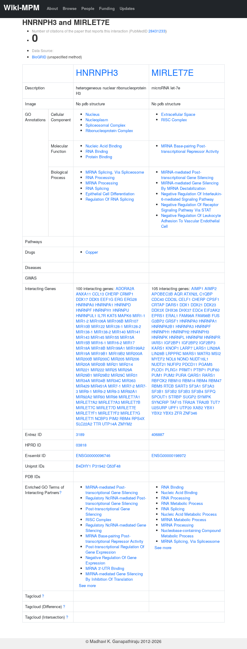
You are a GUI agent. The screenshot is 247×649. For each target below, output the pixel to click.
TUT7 (215, 402)
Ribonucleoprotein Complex (109, 130)
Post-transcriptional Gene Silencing (108, 511)
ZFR (178, 413)
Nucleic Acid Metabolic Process (189, 514)
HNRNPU (121, 310)
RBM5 (157, 386)
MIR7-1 (114, 386)
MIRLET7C (85, 407)
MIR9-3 (113, 391)
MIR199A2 (135, 348)
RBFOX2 (159, 380)
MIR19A (83, 353)
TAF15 (175, 402)
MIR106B (115, 321)
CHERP (112, 294)
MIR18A (83, 348)
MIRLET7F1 (86, 413)
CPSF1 (213, 299)
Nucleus (93, 114)
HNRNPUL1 (86, 315)
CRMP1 (126, 294)
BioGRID (39, 56)
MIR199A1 (116, 348)
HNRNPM (194, 337)
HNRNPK (160, 337)
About (52, 8)
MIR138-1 (84, 332)
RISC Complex (174, 119)
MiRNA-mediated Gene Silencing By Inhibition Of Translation (114, 576)
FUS (216, 315)
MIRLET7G (130, 413)
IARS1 (157, 342)
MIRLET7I (85, 418)
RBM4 (125, 418)
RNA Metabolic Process (182, 503)
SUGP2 (189, 397)
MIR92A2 (84, 397)
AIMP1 (197, 288)
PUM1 (157, 375)
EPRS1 (158, 315)
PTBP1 (199, 369)
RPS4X (138, 418)
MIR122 (98, 326)
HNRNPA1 (104, 305)
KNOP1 (172, 348)
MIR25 (111, 369)
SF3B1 (158, 391)
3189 (80, 434)
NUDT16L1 (199, 359)
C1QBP (206, 294)
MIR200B (84, 359)
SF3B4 (197, 391)
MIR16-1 (98, 342)
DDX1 (184, 305)
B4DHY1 (83, 466)
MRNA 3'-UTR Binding (105, 568)
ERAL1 (172, 315)
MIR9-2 (99, 391)
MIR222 (97, 369)
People (87, 8)
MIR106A (98, 321)
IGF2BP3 (207, 342)
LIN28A (213, 348)
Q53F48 (113, 466)
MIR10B (83, 326)
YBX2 (157, 413)
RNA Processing (100, 177)
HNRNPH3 (97, 72)
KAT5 (112, 315)
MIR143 (82, 337)
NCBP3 (101, 418)
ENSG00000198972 (169, 455)
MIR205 (117, 359)
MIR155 (112, 337)
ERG (118, 299)
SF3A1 (195, 386)
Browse (70, 8)
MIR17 (129, 342)
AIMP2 (211, 288)
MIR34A (83, 380)
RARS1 (208, 375)
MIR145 (97, 337)
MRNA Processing (102, 183)
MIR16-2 (114, 342)
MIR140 (119, 332)
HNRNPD (122, 305)
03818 (81, 445)
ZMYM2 (125, 424)
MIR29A (125, 369)
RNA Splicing (97, 188)
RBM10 (174, 380)
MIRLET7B (130, 402)
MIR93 (99, 397)
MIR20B (98, 364)
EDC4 (197, 310)
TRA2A (189, 402)
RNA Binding (97, 151)
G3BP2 (158, 321)
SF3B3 (184, 391)
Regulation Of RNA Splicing (110, 199)
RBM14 (188, 380)
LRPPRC (173, 353)
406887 (158, 434)
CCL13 (98, 294)
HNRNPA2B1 (163, 326)
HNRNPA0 (85, 305)
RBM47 (214, 380)
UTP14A (109, 424)
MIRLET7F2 (108, 413)
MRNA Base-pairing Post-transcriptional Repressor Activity (190, 148)
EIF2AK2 (212, 310)
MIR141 (133, 332)
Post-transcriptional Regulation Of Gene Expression (115, 549)
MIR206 (132, 359)
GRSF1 (171, 321)
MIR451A (99, 386)
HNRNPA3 (185, 326)
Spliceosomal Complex (106, 125)
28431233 (157, 30)
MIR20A (83, 364)
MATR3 (203, 353)
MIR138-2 (102, 332)
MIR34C (114, 380)
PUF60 (213, 369)
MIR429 (82, 386)
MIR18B (98, 348)
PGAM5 (205, 364)
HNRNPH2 (180, 332)
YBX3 (168, 413)
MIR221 (82, 369)
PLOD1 (158, 369)
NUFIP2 (174, 364)
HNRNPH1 (102, 310)
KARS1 (158, 348)
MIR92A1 (129, 391)
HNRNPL (177, 337)
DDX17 (82, 299)
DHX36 (171, 310)
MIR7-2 (128, 386)
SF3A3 (208, 386)
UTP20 (186, 407)
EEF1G (106, 299)
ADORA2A (125, 288)
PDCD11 (189, 364)
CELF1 (185, 299)
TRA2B (202, 402)
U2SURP (159, 407)
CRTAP (158, 305)
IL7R (102, 315)
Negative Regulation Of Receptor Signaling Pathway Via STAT (189, 207)
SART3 (181, 386)
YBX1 (209, 407)
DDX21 (197, 305)
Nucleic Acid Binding (104, 146)
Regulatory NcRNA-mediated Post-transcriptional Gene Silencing (116, 500)
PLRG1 (171, 369)
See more (87, 585)
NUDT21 (159, 364)
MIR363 (129, 380)
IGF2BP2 (190, 342)
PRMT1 (185, 369)
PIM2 (113, 418)
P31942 (98, 466)
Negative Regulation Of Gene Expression (111, 560)
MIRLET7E (173, 72)
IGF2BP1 (172, 342)
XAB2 (198, 407)
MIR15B (83, 342)
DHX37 (185, 310)
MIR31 (132, 375)
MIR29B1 (84, 375)
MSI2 (216, 353)
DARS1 (172, 305)
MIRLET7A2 (86, 402)
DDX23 (210, 305)
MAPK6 (124, 315)
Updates (127, 8)
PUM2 (169, 375)
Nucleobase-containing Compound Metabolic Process (190, 533)
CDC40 (158, 299)
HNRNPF (84, 310)
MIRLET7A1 (129, 397)
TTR (97, 424)
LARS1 (200, 348)
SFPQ (210, 391)
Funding (107, 8)
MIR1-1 (139, 315)
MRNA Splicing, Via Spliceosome (115, 172)
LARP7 (186, 348)
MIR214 (126, 364)
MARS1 (189, 353)
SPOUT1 (159, 397)
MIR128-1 (114, 326)
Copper (92, 252)
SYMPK (204, 397)
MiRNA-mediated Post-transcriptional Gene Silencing (187, 174)
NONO (183, 359)
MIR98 (111, 397)
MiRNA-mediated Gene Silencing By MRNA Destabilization (189, 185)
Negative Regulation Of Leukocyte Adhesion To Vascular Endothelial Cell (191, 220)
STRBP (175, 397)
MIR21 (112, 364)
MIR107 (131, 321)
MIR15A (127, 337)
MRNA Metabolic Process (183, 519)
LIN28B (158, 353)
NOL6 (171, 359)
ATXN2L (191, 294)
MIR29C (118, 375)
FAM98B (203, 315)
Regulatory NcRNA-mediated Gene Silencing (116, 527)
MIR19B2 (117, 353)
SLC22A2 (84, 424)
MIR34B (98, 380)
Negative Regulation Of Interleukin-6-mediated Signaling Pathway (191, 196)
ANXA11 (83, 294)
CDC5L (171, 299)
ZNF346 (190, 413)
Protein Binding (99, 156)
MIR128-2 (132, 326)
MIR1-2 (82, 321)
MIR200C (101, 359)
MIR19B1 (99, 353)
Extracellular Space (178, 114)
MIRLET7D (106, 407)
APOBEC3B (162, 294)
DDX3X (158, 310)
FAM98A (186, 315)
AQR (178, 294)
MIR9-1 (85, 391)
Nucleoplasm (97, 119)
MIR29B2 (101, 375)
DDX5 (94, 299)
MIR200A (134, 353)
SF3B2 (171, 391)
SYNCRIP (160, 402)
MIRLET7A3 (109, 402)
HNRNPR (212, 337)
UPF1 (173, 407)
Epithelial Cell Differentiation (110, 193)
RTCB (169, 386)
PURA (181, 375)
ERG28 (130, 299)
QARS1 (194, 375)
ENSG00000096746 (93, 455)
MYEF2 (158, 359)
